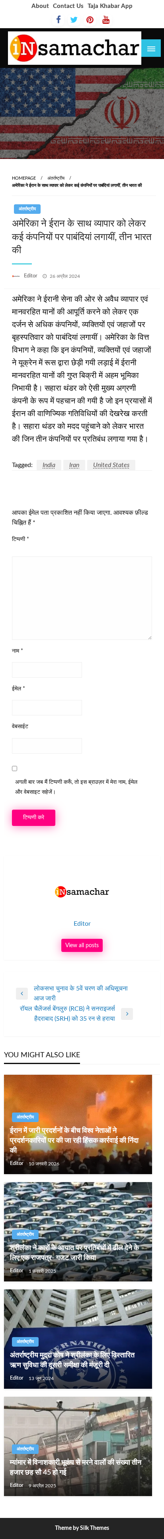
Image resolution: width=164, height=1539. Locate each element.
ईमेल (18, 689)
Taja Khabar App (110, 6)
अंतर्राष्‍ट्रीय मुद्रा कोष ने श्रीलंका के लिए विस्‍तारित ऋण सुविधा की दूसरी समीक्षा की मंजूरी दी (72, 1360)
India (49, 465)
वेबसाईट (20, 726)
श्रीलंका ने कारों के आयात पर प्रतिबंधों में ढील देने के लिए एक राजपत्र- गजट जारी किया (74, 1253)
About (40, 6)
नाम (17, 651)
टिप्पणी (20, 539)
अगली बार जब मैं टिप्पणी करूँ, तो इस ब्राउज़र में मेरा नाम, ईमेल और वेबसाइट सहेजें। (76, 787)
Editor (31, 276)
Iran (74, 465)
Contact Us (68, 6)
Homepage (24, 178)
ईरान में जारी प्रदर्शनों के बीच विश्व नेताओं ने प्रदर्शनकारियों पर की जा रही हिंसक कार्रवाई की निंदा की (74, 1140)
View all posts (82, 945)
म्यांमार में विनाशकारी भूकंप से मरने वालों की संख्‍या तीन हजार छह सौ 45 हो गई (75, 1467)
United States (111, 465)
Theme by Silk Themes (82, 1528)
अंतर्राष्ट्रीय (55, 178)
